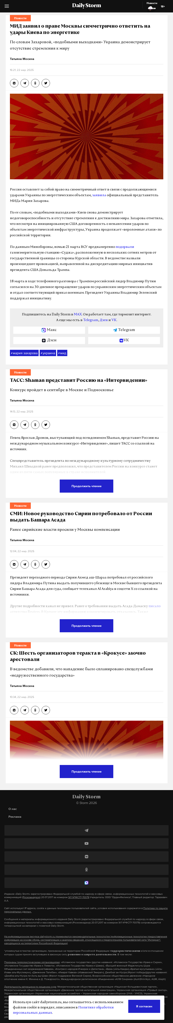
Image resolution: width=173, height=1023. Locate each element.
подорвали (125, 247)
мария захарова (24, 353)
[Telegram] (86, 830)
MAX (78, 314)
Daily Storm (86, 5)
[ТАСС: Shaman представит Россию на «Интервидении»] (14, 424)
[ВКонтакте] (86, 856)
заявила (99, 195)
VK (113, 320)
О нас (12, 809)
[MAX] (86, 882)
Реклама (14, 816)
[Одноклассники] (86, 869)
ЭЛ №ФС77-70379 (78, 897)
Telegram (90, 320)
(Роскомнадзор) (31, 897)
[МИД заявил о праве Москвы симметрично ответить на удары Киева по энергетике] (14, 83)
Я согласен (144, 1006)
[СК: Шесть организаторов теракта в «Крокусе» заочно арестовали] (14, 710)
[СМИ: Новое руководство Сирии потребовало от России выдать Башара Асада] (14, 564)
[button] (7, 7)
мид (62, 353)
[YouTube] (86, 843)
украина (48, 353)
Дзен (104, 320)
